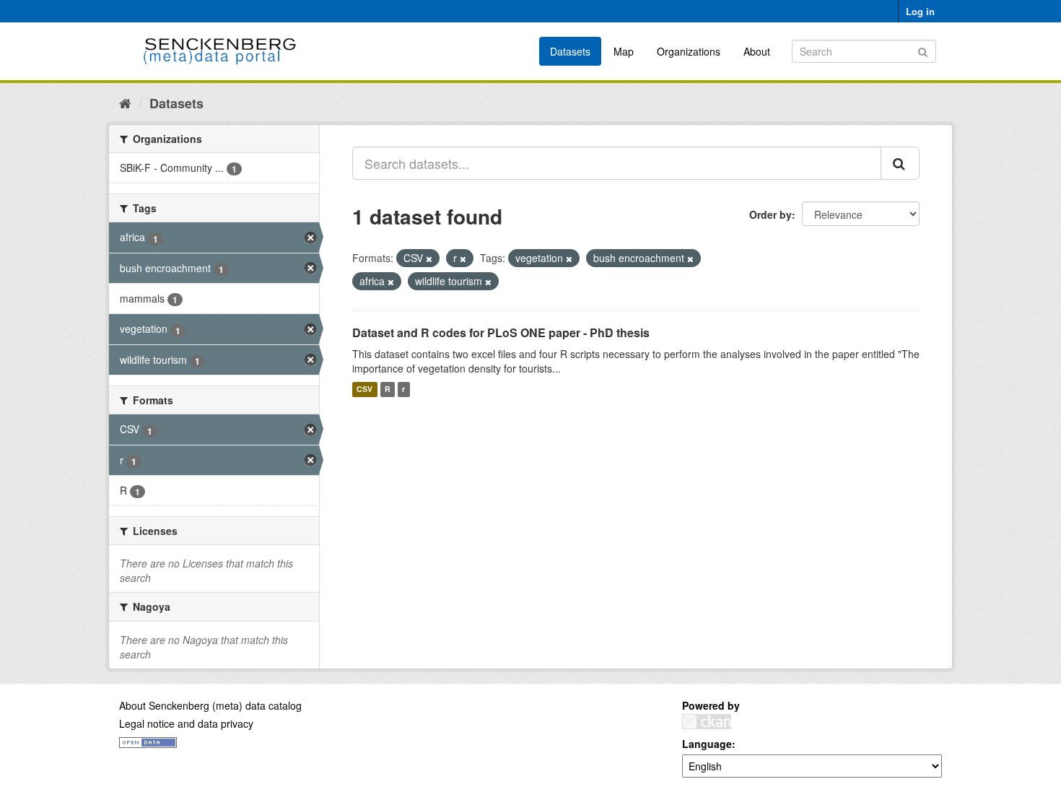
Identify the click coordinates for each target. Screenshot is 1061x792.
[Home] (125, 102)
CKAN (706, 721)
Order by (770, 214)
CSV (364, 389)
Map (624, 51)
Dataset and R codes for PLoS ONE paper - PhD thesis (501, 332)
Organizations (688, 51)
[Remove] (429, 258)
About (756, 51)
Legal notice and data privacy (186, 723)
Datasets (570, 51)
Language (707, 743)
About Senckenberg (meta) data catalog (210, 705)
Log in (920, 11)
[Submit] (923, 50)
